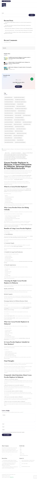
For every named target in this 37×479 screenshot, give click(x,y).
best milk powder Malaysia (9, 101)
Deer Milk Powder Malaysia (9, 108)
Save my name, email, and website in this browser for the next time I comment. (13, 432)
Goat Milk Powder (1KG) (18, 82)
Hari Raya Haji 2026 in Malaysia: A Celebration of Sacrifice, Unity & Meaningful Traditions (19, 28)
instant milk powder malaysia (21, 128)
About (21, 452)
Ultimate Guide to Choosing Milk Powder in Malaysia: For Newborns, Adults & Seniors (19, 63)
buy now (18, 86)
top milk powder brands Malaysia (20, 142)
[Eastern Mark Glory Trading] (4, 5)
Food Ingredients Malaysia (19, 117)
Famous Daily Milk (18, 115)
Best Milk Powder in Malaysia (19, 99)
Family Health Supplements (9, 115)
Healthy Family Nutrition (18, 124)
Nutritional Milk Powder (8, 137)
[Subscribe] (33, 48)
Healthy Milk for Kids (27, 124)
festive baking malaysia (26, 115)
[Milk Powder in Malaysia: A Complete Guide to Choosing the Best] (6, 68)
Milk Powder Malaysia (8, 135)
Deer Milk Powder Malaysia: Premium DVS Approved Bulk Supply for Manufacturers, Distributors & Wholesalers (9, 464)
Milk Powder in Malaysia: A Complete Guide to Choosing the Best (19, 68)
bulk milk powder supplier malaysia (20, 101)
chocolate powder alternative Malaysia (22, 155)
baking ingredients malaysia (9, 99)
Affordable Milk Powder (8, 97)
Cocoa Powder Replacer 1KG (9, 315)
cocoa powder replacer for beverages (9, 157)
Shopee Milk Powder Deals (9, 142)
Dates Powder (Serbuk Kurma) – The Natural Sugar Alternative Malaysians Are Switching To (19, 30)
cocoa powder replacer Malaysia (10, 106)
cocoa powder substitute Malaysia (22, 158)
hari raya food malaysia (8, 124)
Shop (20, 450)
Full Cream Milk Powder (8, 119)
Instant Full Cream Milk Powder (9, 128)
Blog (20, 449)
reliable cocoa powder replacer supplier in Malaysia (16, 366)
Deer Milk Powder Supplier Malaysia (20, 108)
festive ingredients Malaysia (9, 117)
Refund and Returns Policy (24, 455)
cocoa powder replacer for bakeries (20, 156)
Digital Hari (12, 477)
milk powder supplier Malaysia (18, 135)
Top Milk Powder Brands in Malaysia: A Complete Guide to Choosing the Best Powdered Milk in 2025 (19, 58)
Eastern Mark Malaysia (21, 110)
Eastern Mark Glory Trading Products (10, 110)
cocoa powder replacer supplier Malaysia (10, 158)
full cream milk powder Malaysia (19, 119)
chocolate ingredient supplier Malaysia (10, 155)
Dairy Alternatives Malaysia (21, 106)
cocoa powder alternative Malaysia (9, 156)
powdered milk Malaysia (18, 137)
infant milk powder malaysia (19, 126)
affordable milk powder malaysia (19, 97)
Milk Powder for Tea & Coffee (21, 133)
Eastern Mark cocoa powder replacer (9, 159)
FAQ (20, 447)
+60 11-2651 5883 (6, 1)
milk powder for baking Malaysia (10, 133)
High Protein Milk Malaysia (9, 126)
